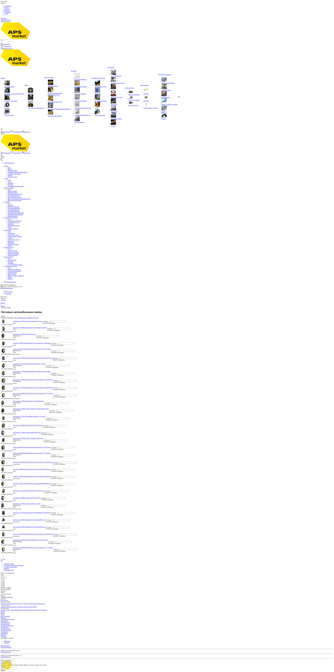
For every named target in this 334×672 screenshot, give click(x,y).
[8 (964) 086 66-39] (1, 160)
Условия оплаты (5, 628)
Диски (9, 181)
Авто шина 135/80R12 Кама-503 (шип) (24, 334)
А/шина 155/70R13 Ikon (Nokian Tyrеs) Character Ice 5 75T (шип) (32, 349)
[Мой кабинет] (2, 129)
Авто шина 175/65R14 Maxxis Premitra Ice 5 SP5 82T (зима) (30, 540)
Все (2, 561)
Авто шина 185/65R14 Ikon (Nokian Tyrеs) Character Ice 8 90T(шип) (32, 534)
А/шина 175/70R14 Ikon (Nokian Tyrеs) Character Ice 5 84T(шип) (31, 469)
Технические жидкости (14, 221)
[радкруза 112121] (3, 514)
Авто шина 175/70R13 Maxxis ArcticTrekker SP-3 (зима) (29, 364)
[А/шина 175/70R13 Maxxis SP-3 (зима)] (3, 367)
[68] (2, 412)
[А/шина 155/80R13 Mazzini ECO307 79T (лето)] (3, 427)
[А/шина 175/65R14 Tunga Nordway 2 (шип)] (2, 507)
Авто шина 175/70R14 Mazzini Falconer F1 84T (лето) (28, 490)
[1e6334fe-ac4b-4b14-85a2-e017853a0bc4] (3, 352)
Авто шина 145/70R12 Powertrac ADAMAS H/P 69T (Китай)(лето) (32, 358)
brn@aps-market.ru (7, 288)
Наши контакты (5, 645)
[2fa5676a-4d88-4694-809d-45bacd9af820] (3, 442)
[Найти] (1, 42)
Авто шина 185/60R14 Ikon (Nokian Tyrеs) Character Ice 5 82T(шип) (32, 462)
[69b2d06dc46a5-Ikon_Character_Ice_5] (2, 471)
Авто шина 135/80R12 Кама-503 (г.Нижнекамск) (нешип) (30, 327)
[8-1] (2, 485)
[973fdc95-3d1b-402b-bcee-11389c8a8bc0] (3, 345)
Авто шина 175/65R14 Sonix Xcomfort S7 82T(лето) (28, 438)
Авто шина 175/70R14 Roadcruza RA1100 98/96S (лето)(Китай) (31, 512)
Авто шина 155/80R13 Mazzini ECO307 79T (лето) (28, 425)
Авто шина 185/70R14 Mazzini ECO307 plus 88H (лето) (29, 520)
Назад (9, 167)
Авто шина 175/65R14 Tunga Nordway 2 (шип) (26, 503)
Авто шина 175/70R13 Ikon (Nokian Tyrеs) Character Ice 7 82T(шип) (32, 379)
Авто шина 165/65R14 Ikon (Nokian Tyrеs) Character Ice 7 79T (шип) (33, 547)
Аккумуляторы (12, 260)
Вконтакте (9, 291)
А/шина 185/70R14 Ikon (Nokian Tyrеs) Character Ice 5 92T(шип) (31, 447)
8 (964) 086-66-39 (6, 657)
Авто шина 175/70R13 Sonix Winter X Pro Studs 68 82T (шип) (31, 409)
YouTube (8, 294)
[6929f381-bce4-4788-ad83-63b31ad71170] (3, 478)
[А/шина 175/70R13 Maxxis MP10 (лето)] (2, 434)
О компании (4, 633)
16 (4, 559)
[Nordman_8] (3, 389)
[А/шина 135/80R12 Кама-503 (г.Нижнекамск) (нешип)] (3, 330)
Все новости (4, 600)
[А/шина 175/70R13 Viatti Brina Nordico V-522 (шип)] (3, 420)
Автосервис (4, 632)
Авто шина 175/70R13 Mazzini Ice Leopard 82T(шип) (28, 401)
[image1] (3, 521)
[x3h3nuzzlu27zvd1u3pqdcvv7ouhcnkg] (2, 543)
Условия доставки (6, 630)
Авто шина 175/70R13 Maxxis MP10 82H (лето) (27, 432)
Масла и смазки (12, 191)
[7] (3, 456)
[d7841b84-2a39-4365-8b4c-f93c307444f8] (3, 360)
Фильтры (10, 205)
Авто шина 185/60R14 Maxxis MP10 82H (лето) (27, 498)
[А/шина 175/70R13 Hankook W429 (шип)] (3, 375)
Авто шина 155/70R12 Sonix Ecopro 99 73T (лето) (27, 321)
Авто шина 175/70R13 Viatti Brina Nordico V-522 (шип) (29, 416)
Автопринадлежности (14, 269)
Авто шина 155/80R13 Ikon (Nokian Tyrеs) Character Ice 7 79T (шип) (33, 393)
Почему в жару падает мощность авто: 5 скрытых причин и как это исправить (24, 610)
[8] (3, 536)
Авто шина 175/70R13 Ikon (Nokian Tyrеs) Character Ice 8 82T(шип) (32, 387)
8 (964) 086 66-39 (6, 20)
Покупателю (4, 627)
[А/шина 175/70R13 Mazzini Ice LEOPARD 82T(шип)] (2, 404)
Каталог (3, 611)
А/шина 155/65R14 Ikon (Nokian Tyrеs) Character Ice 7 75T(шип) (31, 453)
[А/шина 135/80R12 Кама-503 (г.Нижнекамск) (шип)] (3, 337)
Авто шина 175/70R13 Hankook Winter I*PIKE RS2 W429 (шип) (32, 371)
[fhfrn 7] (3, 397)
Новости (3, 635)
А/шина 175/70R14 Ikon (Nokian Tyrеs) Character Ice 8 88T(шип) (31, 483)
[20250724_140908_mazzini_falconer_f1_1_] (3, 492)
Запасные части (12, 250)
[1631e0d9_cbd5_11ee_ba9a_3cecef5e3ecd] (3, 323)
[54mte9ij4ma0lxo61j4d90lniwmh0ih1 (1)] (3, 382)
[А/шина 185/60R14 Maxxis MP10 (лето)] (2, 499)
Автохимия (11, 233)
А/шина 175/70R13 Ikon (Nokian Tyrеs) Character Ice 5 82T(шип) (31, 343)
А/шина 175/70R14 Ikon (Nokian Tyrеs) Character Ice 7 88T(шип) (31, 476)
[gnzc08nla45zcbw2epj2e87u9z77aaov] (3, 449)
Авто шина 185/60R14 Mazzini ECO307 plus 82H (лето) (29, 527)
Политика (4, 636)
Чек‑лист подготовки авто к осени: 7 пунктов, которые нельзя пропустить (23, 603)
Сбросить (10, 597)
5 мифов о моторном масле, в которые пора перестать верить (19, 607)
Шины (10, 169)
